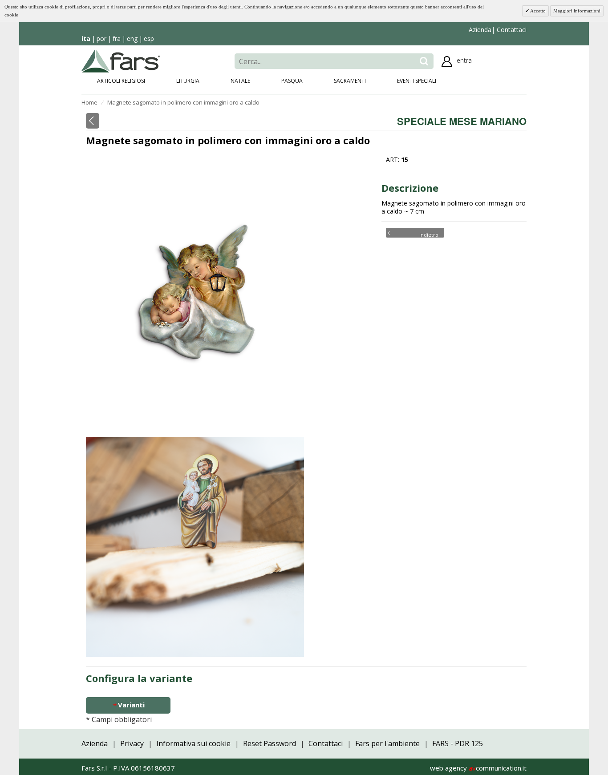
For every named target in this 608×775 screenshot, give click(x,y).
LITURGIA (187, 81)
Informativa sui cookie (193, 743)
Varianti (128, 705)
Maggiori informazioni (576, 10)
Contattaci (511, 29)
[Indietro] (92, 121)
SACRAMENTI (350, 81)
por (101, 38)
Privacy (132, 743)
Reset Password (269, 743)
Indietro (428, 234)
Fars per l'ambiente (387, 743)
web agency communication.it (478, 767)
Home (89, 102)
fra (117, 38)
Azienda (480, 29)
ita (85, 38)
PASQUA (292, 81)
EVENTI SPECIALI (416, 81)
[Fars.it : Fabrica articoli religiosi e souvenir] (120, 60)
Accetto (537, 10)
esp (149, 38)
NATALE (240, 81)
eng (132, 38)
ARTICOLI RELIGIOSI (121, 81)
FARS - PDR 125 (457, 743)
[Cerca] (424, 61)
